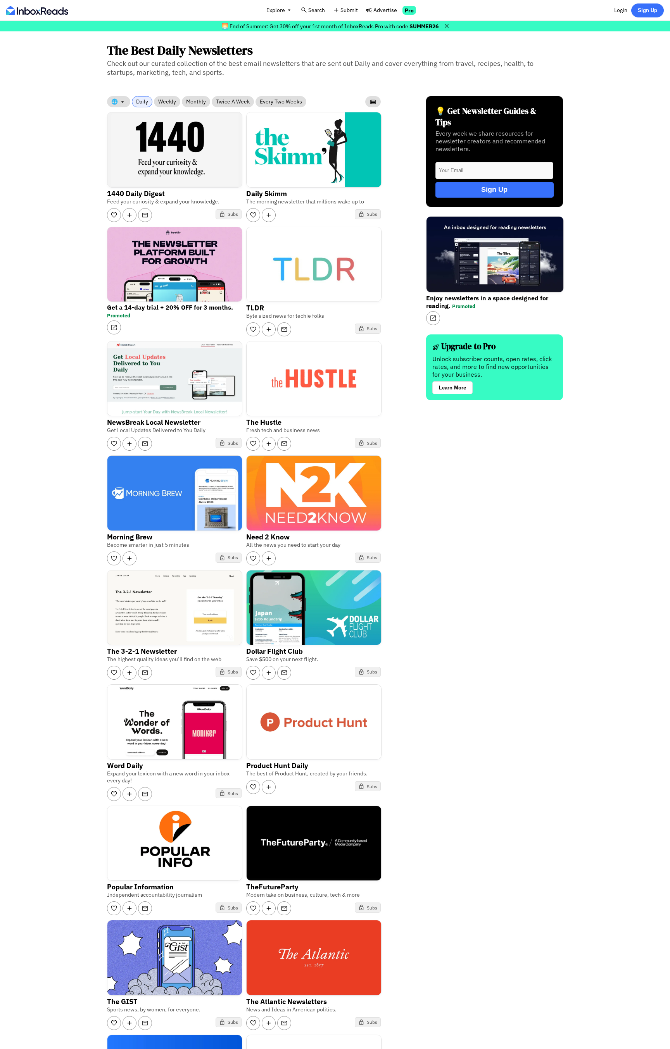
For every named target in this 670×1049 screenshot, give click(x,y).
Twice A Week (233, 101)
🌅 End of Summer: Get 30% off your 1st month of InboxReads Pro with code (330, 26)
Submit (349, 10)
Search (316, 10)
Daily (142, 101)
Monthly (196, 101)
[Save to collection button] (129, 215)
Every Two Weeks (281, 101)
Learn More (452, 388)
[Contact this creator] (145, 215)
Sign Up (647, 10)
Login (620, 10)
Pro (409, 10)
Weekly (167, 101)
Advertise (385, 10)
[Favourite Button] (114, 215)
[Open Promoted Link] (114, 327)
